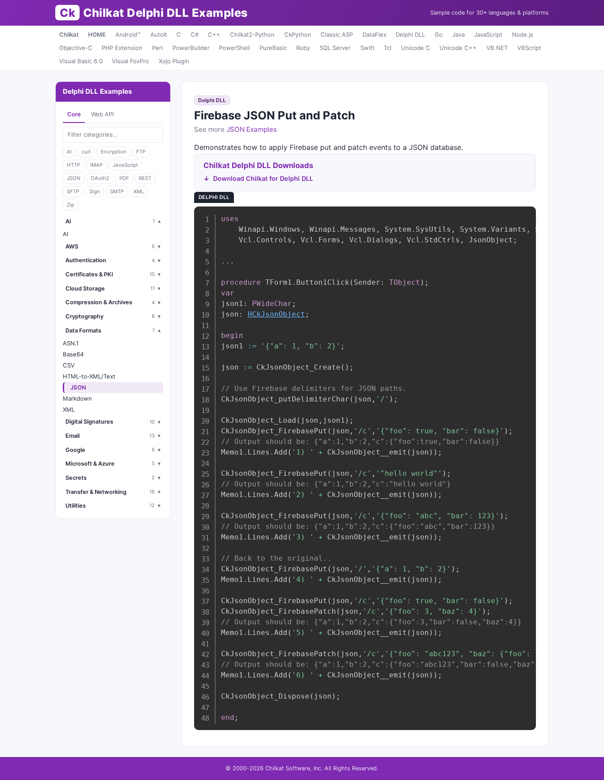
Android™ (128, 34)
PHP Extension (122, 47)
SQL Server (335, 47)
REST (145, 178)
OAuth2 (100, 178)
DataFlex (374, 34)
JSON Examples (251, 129)
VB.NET (497, 47)
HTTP (73, 165)
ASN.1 (71, 343)
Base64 (73, 354)
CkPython (297, 34)
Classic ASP (337, 34)
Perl (157, 47)
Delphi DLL (410, 34)
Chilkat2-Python (252, 34)
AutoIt (158, 34)
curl (86, 152)
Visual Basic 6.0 (81, 61)
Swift (367, 47)
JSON (73, 178)
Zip (70, 205)
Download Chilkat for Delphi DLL (263, 178)
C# (195, 34)
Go (439, 34)
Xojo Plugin (174, 61)
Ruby (303, 47)
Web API (102, 114)
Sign (94, 191)
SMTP (117, 191)
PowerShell (234, 47)
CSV (69, 365)
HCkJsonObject (276, 314)
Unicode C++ (458, 47)
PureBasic (273, 47)
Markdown (77, 398)
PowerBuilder (191, 47)
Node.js (522, 34)
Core (74, 114)
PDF (124, 178)
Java (458, 34)
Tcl (387, 47)
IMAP (96, 165)
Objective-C (75, 47)
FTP (140, 152)
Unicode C (415, 47)
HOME (97, 34)
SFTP (73, 191)
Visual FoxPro (130, 61)
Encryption (113, 152)
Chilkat (69, 34)
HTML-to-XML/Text (89, 376)
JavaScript (488, 34)
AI (69, 152)
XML (139, 191)
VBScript (529, 47)
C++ (214, 34)
